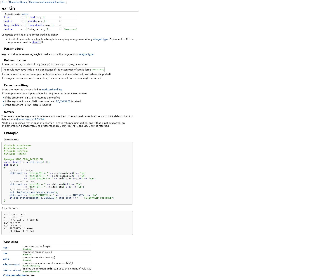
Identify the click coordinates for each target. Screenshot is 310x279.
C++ (4, 2)
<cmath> (25, 14)
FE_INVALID (63, 101)
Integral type (86, 54)
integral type (100, 39)
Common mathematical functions (47, 2)
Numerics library (18, 2)
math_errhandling (51, 89)
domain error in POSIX (29, 119)
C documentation (14, 275)
